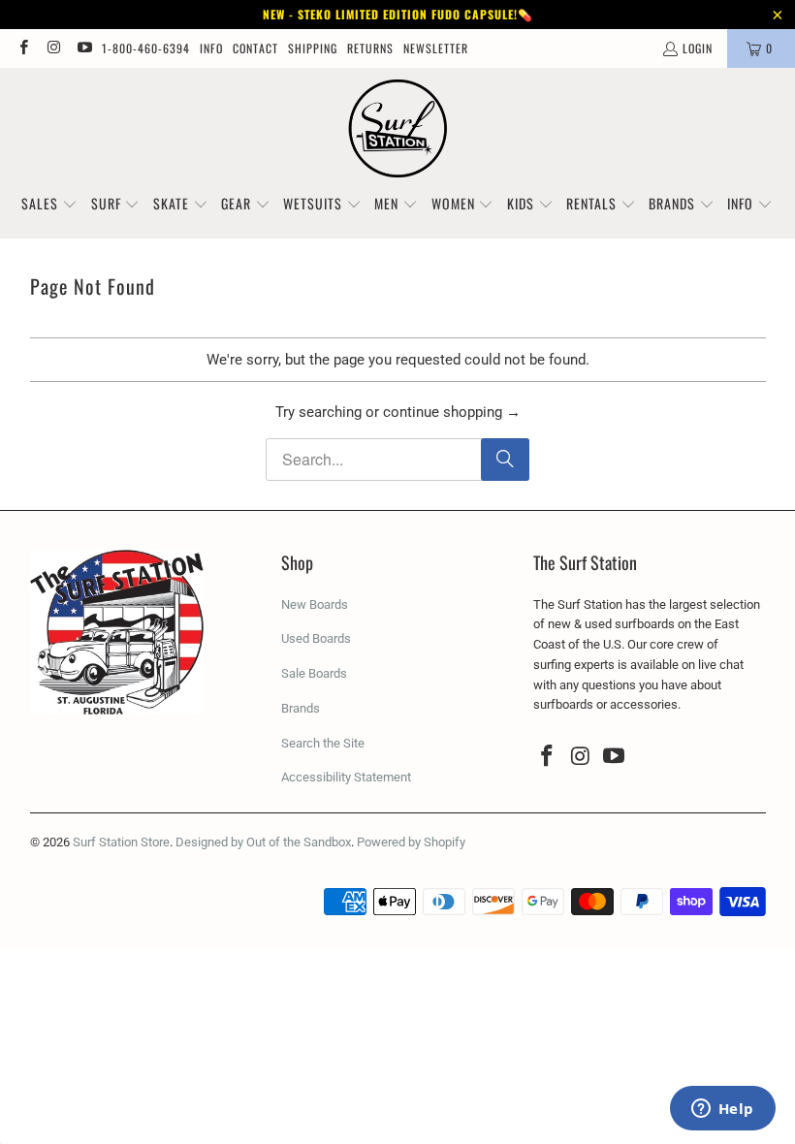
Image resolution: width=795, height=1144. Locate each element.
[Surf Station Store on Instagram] (53, 48)
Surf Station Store (121, 842)
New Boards (314, 604)
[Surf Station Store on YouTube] (84, 48)
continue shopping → (452, 412)
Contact (255, 48)
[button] (49, 204)
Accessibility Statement (346, 777)
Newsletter (435, 48)
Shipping (312, 48)
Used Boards (316, 638)
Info (211, 48)
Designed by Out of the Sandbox (263, 842)
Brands (300, 708)
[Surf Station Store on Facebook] (23, 48)
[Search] (505, 459)
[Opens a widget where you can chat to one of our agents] (722, 1110)
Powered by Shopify (411, 842)
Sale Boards (314, 673)
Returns (370, 48)
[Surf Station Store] (398, 129)
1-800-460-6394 (146, 48)
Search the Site (323, 743)
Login (698, 48)
